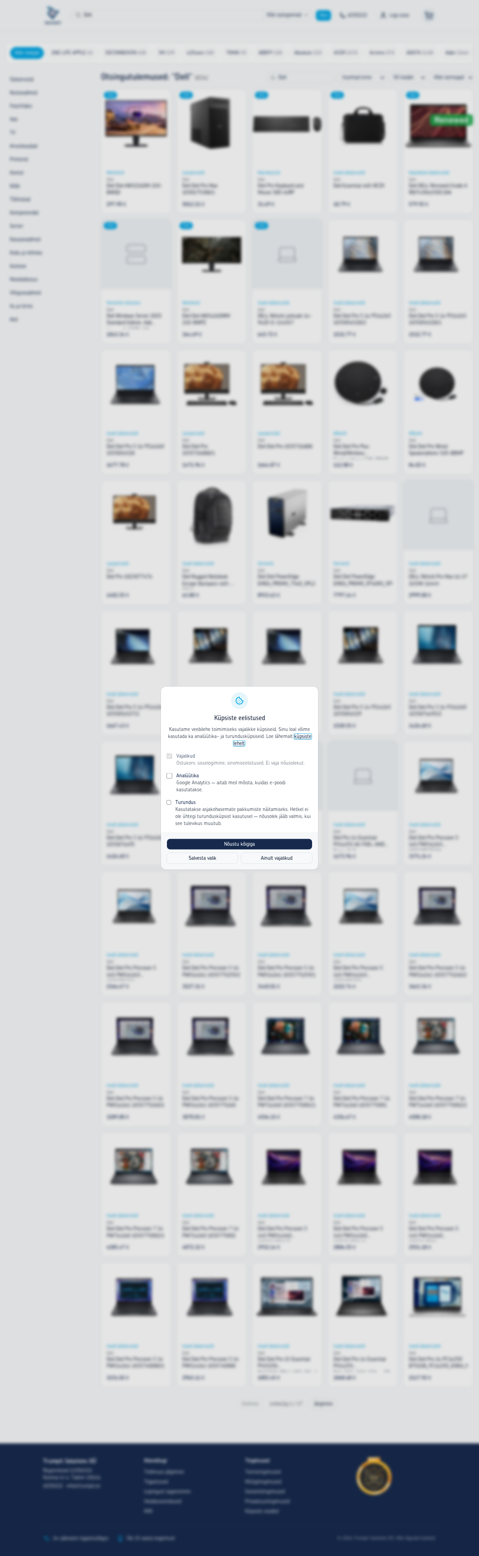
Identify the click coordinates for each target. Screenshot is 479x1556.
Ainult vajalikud (276, 858)
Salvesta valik (202, 858)
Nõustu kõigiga (239, 844)
